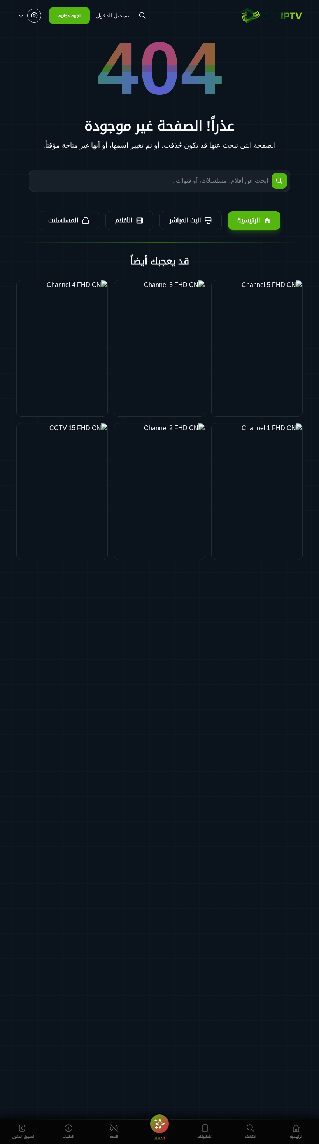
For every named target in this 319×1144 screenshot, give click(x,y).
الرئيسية (248, 220)
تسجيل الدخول (112, 15)
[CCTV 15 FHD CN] (62, 491)
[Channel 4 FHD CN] (62, 348)
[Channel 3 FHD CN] (159, 348)
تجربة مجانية (69, 15)
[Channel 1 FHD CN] (257, 491)
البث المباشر (185, 220)
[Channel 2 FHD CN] (159, 491)
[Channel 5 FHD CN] (257, 348)
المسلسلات (63, 220)
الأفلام (124, 220)
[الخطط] (159, 1124)
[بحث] (142, 16)
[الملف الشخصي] (29, 15)
